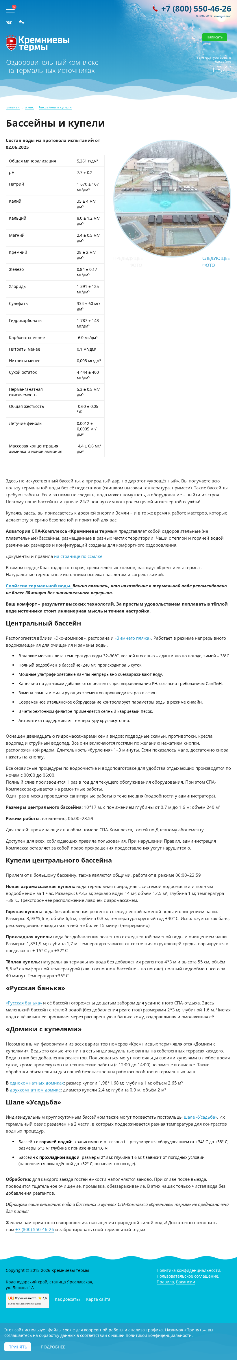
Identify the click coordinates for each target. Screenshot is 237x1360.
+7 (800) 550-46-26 (196, 8)
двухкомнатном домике (35, 1090)
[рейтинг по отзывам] (22, 22)
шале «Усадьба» (200, 1117)
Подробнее (53, 1347)
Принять (17, 1347)
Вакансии (185, 1282)
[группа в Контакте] (9, 22)
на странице (67, 556)
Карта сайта (98, 1299)
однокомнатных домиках (37, 1083)
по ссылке (91, 556)
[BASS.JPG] (172, 255)
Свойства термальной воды (38, 586)
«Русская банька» (24, 1003)
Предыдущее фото (127, 261)
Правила (165, 1282)
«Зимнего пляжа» (133, 638)
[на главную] (37, 49)
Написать (215, 37)
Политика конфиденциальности (188, 1270)
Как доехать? (67, 1299)
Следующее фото (216, 261)
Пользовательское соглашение (187, 1276)
